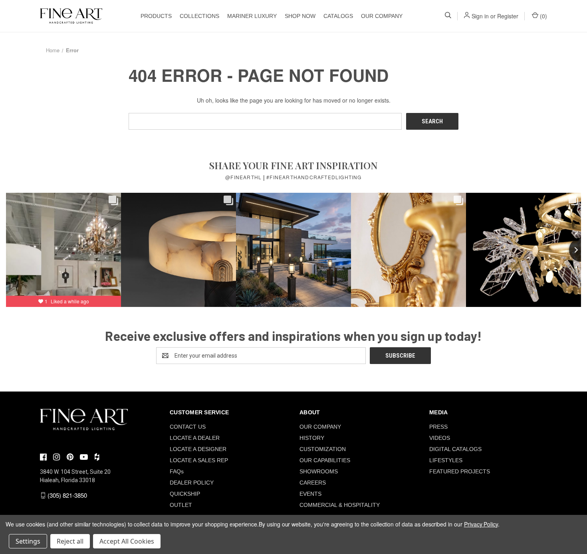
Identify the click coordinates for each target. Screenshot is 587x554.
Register (507, 16)
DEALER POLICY (192, 482)
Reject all (70, 541)
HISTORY (311, 438)
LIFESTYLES (445, 460)
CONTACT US (188, 426)
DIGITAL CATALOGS (455, 449)
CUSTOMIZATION (322, 449)
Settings (28, 541)
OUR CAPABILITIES (324, 460)
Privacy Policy (481, 524)
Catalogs (338, 16)
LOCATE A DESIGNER (198, 449)
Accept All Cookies (126, 541)
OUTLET (181, 505)
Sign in (480, 16)
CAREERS (312, 482)
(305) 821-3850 (67, 495)
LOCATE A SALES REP (199, 460)
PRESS (438, 426)
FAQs (177, 471)
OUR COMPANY (382, 16)
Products (156, 16)
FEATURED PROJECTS (459, 471)
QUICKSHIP (185, 494)
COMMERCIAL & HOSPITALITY (339, 505)
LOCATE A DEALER (195, 438)
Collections (199, 16)
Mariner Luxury (252, 16)
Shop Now (300, 16)
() (542, 16)
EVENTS (310, 494)
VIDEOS (439, 438)
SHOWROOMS (318, 471)
